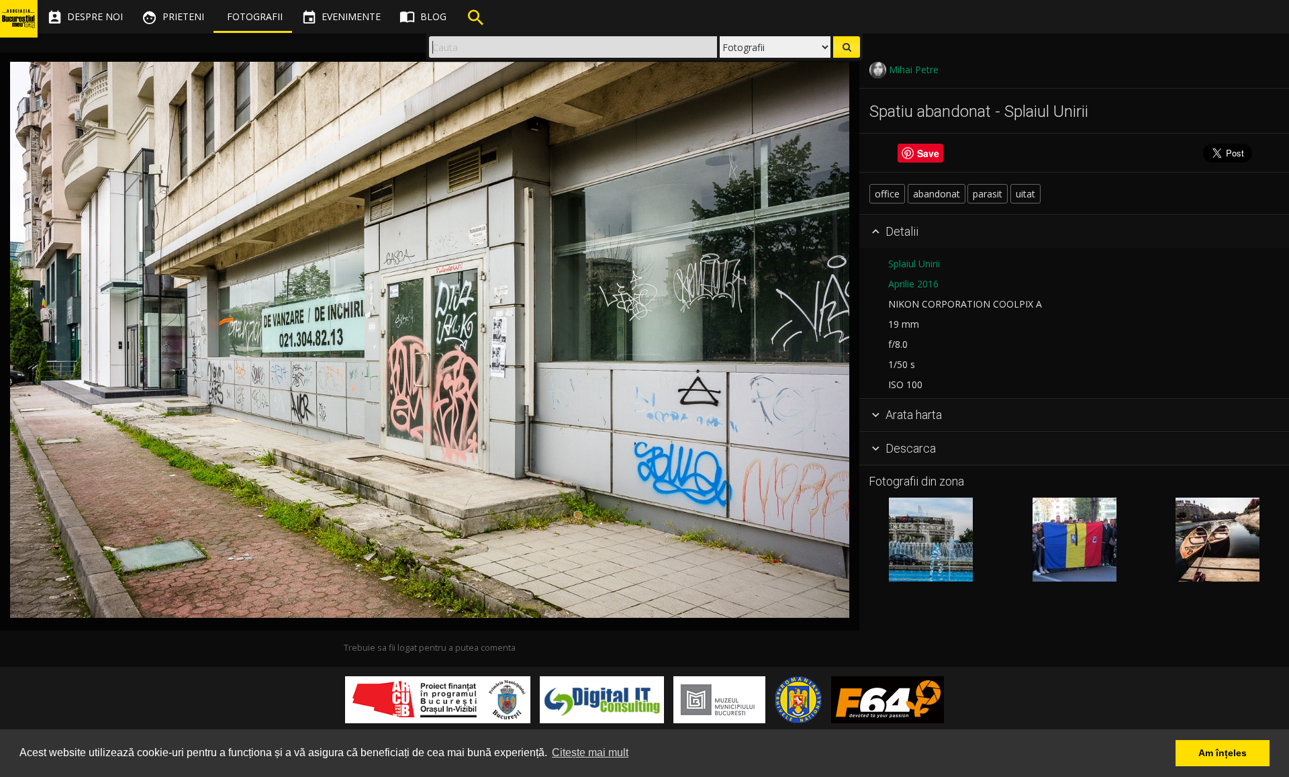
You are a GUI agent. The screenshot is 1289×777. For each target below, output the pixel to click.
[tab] (1074, 232)
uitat (1025, 193)
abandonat (936, 193)
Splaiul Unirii (914, 263)
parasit (987, 193)
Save (928, 153)
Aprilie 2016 (913, 283)
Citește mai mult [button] (590, 752)
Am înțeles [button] (1222, 752)
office (887, 193)
